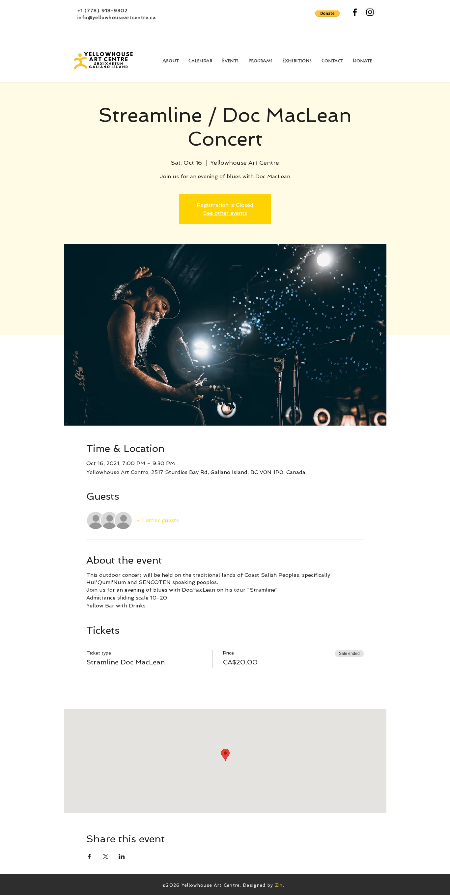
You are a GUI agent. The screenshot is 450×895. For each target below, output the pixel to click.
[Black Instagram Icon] (370, 12)
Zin (279, 885)
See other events (225, 213)
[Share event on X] (105, 856)
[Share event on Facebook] (89, 856)
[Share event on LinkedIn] (122, 856)
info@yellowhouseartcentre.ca (116, 17)
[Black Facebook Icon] (355, 12)
